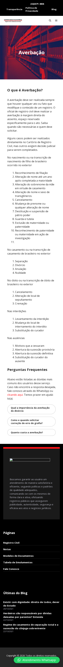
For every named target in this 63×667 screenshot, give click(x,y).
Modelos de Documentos (18, 555)
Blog (54, 9)
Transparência (14, 9)
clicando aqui (15, 394)
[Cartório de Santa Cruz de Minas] (13, 20)
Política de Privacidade (32, 9)
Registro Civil (11, 542)
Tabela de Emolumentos (17, 562)
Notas (7, 549)
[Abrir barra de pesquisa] (50, 20)
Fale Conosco (11, 568)
